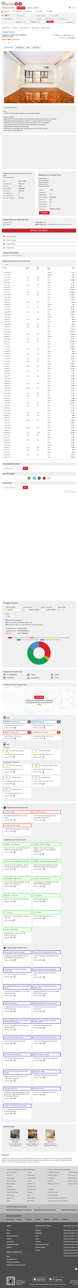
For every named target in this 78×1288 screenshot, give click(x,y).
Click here (39, 697)
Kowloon (51, 1189)
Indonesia (64, 1219)
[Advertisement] (39, 151)
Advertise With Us (12, 1236)
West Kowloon (11, 1184)
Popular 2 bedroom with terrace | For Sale (32, 1145)
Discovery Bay (11, 1189)
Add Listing (21, 8)
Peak (28, 1195)
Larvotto (50, 1181)
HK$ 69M (15, 1142)
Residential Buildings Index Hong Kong (19, 1210)
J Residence (51, 1178)
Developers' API (12, 1259)
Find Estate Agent (12, 1244)
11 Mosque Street (15, 1140)
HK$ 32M (50, 1142)
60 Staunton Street (50, 1140)
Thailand (37, 1219)
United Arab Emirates (42, 1244)
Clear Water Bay (11, 1181)
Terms (7, 614)
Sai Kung (9, 1187)
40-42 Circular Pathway (32, 1140)
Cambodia (38, 1233)
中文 (73, 8)
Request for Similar (39, 231)
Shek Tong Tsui (31, 1189)
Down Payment (27, 607)
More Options (69, 22)
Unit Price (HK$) (10, 607)
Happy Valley (11, 1178)
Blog (8, 1256)
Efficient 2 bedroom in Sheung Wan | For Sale (50, 1145)
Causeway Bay (31, 1178)
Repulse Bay (31, 1175)
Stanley (29, 1181)
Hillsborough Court (53, 1184)
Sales (6, 264)
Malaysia (55, 1219)
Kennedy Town (31, 1187)
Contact (9, 1239)
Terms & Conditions (53, 1284)
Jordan (29, 1172)
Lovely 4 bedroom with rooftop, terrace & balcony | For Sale (15, 1145)
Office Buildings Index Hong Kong (44, 1210)
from (47, 19)
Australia (38, 1230)
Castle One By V (53, 1175)
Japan (37, 1239)
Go (25, 468)
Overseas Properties (8, 8)
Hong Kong (10, 1219)
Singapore (46, 1219)
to (51, 16)
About (9, 1230)
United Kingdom (40, 1247)
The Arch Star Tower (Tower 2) (57, 1198)
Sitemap (9, 1247)
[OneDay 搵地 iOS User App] (39, 1279)
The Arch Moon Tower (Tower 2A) (58, 1201)
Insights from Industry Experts (16, 1265)
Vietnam (19, 1219)
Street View (36, 47)
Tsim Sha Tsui (31, 1184)
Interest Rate (61, 607)
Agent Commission (46, 607)
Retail (50, 11)
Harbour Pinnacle (53, 1192)
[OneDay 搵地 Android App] (56, 1279)
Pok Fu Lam (10, 1198)
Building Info (20, 47)
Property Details (8, 47)
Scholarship (10, 1242)
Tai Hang (29, 1192)
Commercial (18, 11)
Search (50, 22)
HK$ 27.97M (32, 1142)
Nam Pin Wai (31, 1198)
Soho (8, 1201)
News (8, 1233)
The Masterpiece (53, 1195)
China (37, 1236)
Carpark (40, 11)
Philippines (28, 1219)
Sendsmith (73, 492)
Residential (7, 11)
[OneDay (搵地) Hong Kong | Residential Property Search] (11, 3)
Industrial (29, 11)
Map (28, 47)
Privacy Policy (62, 1284)
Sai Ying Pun (10, 1195)
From (38, 16)
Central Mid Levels (12, 1192)
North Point (30, 1201)
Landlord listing (8, 19)
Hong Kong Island (54, 1172)
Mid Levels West (12, 1172)
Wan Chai (9, 1175)
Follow (44, 213)
